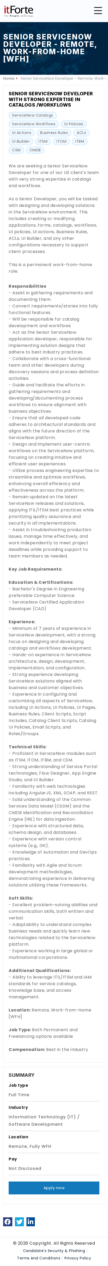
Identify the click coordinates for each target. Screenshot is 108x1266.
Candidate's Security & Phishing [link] (54, 1250)
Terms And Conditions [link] (38, 1258)
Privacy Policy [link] (77, 1258)
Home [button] (8, 78)
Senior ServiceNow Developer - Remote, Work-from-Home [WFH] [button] (63, 79)
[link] (7, 1221)
